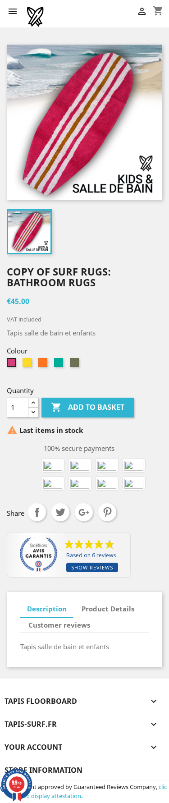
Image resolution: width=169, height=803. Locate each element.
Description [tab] (47, 608)
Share (37, 512)
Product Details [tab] (108, 608)
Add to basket (87, 407)
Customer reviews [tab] (59, 624)
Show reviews (92, 567)
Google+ (84, 512)
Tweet (60, 512)
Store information (43, 770)
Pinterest (107, 512)
